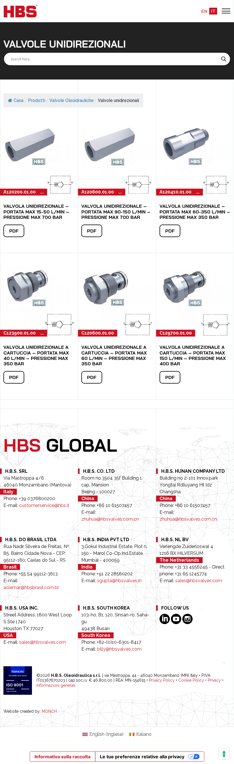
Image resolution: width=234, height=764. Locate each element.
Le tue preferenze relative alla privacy (142, 756)
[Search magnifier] (224, 59)
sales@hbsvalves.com (198, 580)
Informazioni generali (56, 685)
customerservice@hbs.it (44, 505)
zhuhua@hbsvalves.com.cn (110, 519)
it (213, 11)
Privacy (214, 680)
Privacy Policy (162, 680)
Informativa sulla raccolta (62, 756)
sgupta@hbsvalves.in (119, 580)
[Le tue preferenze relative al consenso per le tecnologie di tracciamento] (224, 754)
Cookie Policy (191, 680)
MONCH (49, 711)
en (204, 11)
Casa (18, 100)
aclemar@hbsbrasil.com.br (31, 587)
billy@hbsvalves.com (119, 649)
